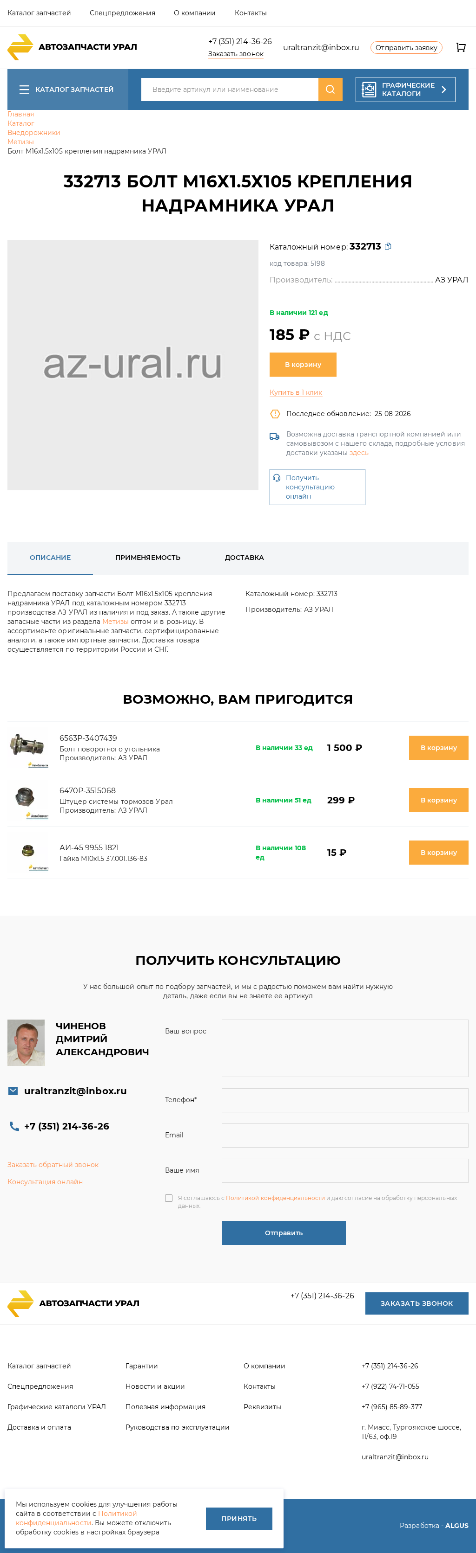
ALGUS (457, 1525)
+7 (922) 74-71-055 (390, 1386)
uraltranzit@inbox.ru (321, 47)
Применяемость (147, 557)
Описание (50, 557)
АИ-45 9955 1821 (89, 847)
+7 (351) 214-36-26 (240, 41)
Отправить (284, 1233)
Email (174, 1135)
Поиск (330, 89)
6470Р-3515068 (88, 790)
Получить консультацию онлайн (310, 487)
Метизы (115, 621)
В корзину (303, 364)
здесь (359, 453)
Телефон (181, 1100)
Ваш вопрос (185, 1031)
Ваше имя (182, 1170)
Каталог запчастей (74, 89)
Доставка (244, 557)
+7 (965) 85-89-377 (392, 1407)
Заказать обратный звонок (53, 1165)
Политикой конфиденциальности (275, 1197)
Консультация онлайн (45, 1182)
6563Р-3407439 (88, 738)
